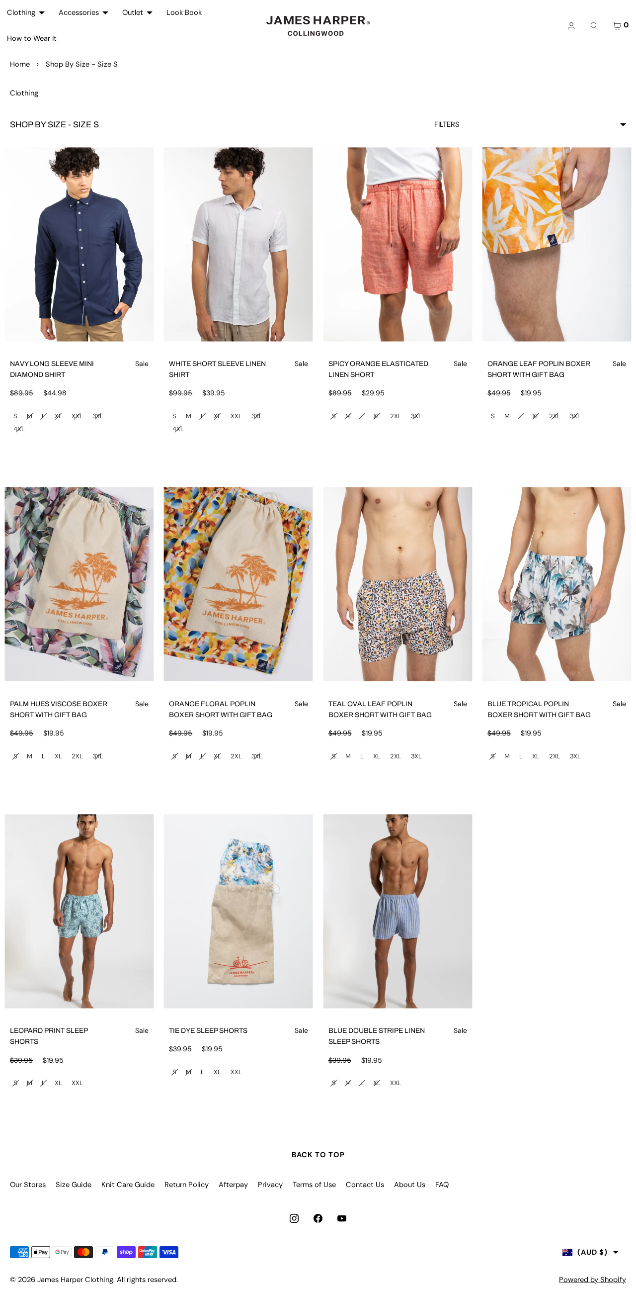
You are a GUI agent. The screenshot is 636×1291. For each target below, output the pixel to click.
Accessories (79, 12)
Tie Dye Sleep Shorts (208, 1030)
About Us (409, 1185)
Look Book (184, 12)
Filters (447, 124)
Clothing (21, 12)
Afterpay (233, 1185)
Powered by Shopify (592, 1280)
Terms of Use (314, 1185)
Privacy (270, 1185)
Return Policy (186, 1185)
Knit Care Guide (128, 1185)
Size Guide (73, 1185)
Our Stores (28, 1185)
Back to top (318, 1155)
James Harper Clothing (75, 1280)
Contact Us (365, 1185)
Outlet (132, 12)
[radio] (15, 416)
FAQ (442, 1185)
